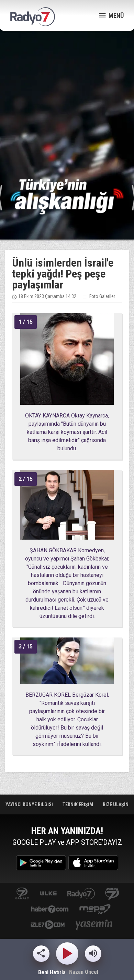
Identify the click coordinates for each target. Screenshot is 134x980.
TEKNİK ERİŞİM (78, 804)
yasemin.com (94, 925)
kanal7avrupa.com (112, 894)
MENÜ (115, 15)
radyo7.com (81, 894)
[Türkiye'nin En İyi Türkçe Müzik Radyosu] (67, 196)
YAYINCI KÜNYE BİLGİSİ (29, 804)
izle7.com (47, 925)
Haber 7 (50, 909)
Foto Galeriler (102, 296)
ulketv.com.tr (48, 894)
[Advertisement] (67, 104)
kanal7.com (22, 894)
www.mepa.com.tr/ (95, 909)
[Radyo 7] (32, 16)
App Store (93, 862)
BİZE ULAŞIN (116, 804)
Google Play (41, 862)
